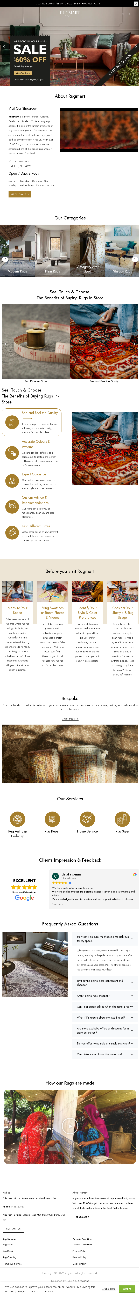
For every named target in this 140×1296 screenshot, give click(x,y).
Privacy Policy (78, 1249)
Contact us (13, 1227)
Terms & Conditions (81, 1243)
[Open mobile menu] (4, 14)
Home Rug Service (12, 1262)
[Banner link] (51, 251)
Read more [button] (56, 904)
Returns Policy (78, 1256)
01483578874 (18, 1205)
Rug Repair (8, 1249)
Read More (81, 1215)
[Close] (133, 4)
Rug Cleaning (9, 1256)
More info (106, 1289)
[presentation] (76, 442)
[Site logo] (69, 14)
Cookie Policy (78, 1262)
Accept (124, 1289)
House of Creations (76, 1279)
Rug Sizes (7, 1243)
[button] (3, 47)
